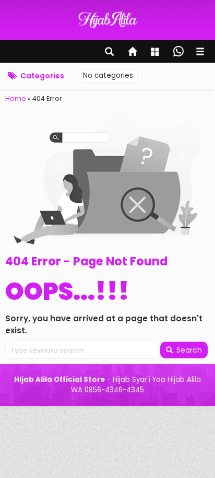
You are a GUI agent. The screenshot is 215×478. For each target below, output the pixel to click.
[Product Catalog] (156, 53)
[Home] (133, 53)
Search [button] (188, 350)
